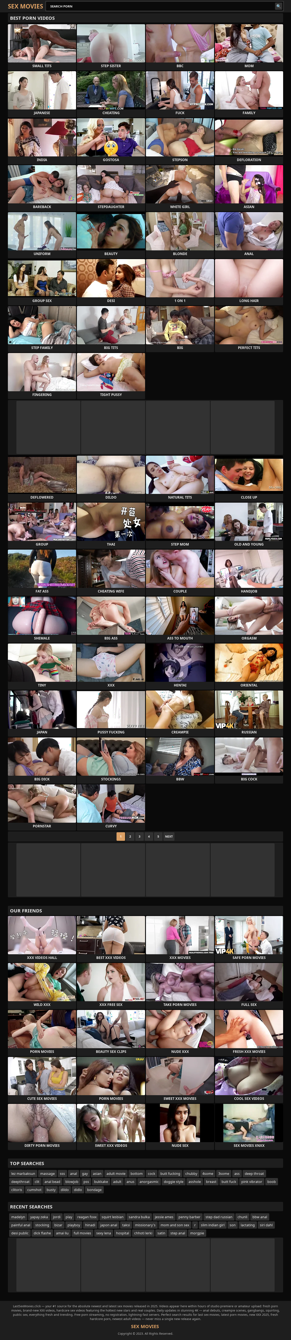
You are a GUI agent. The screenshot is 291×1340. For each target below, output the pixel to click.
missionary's (145, 1225)
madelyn (18, 1217)
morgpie (197, 1233)
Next (169, 836)
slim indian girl (213, 1225)
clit (37, 1181)
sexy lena (103, 1233)
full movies (82, 1233)
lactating (248, 1225)
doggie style (173, 1181)
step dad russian (219, 1217)
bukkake (101, 1181)
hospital (122, 1233)
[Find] (278, 6)
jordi (57, 1217)
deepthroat (20, 1181)
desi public (20, 1233)
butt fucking (170, 1173)
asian (97, 1173)
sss (62, 1173)
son (233, 1225)
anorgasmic (149, 1181)
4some (207, 1173)
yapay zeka (39, 1217)
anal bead (52, 1181)
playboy (74, 1225)
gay (85, 1173)
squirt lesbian (113, 1217)
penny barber (189, 1217)
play (69, 1217)
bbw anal (259, 1217)
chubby (191, 1173)
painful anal (20, 1225)
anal (73, 1173)
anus (130, 1181)
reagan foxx (87, 1217)
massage (47, 1173)
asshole (195, 1181)
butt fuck (229, 1181)
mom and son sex (175, 1225)
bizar (58, 1225)
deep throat (254, 1173)
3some (223, 1173)
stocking (42, 1225)
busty (51, 1189)
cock (151, 1173)
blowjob (71, 1181)
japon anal (108, 1225)
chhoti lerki (143, 1233)
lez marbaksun (23, 1173)
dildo (65, 1189)
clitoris (16, 1189)
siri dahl (266, 1225)
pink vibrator (251, 1181)
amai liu (62, 1233)
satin (161, 1233)
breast (211, 1181)
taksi (126, 1225)
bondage (94, 1189)
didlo (78, 1189)
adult (117, 1181)
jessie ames (164, 1217)
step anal (177, 1233)
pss (86, 1181)
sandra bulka (139, 1217)
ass (237, 1173)
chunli (242, 1217)
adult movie (116, 1173)
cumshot (34, 1189)
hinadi (90, 1225)
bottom (137, 1173)
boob (271, 1181)
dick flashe (42, 1233)
